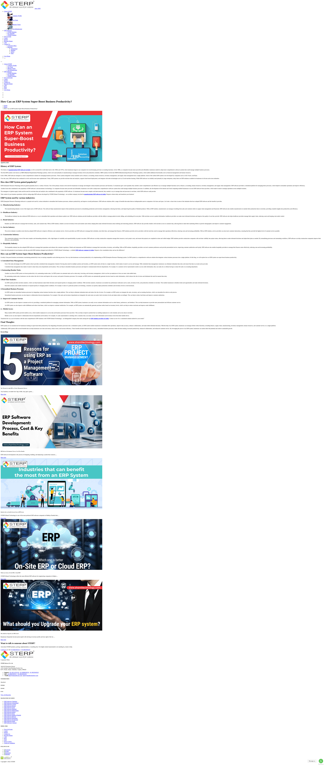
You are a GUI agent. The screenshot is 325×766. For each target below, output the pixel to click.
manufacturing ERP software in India (19, 170)
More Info (3, 394)
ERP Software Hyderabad (11, 719)
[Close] (1, 61)
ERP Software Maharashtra (11, 710)
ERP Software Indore (9, 712)
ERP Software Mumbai (10, 709)
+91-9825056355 (25, 649)
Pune (12, 53)
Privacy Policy (8, 741)
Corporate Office (12, 45)
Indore (12, 52)
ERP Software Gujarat (10, 704)
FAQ (5, 88)
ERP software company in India (84, 250)
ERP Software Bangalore (11, 718)
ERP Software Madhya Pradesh (12, 715)
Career (6, 38)
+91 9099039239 (24, 672)
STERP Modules (12, 32)
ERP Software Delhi (9, 721)
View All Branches (6, 695)
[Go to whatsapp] (321, 761)
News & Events (8, 77)
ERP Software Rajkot (10, 706)
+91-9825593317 (15, 649)
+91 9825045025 (34, 672)
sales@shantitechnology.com (30, 675)
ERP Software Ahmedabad (11, 703)
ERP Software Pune (9, 713)
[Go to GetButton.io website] (321, 764)
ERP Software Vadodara (10, 701)
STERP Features (11, 35)
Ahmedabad (14, 48)
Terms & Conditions (9, 743)
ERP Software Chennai (10, 723)
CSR (5, 42)
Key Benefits (10, 33)
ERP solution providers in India (100, 318)
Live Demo (7, 56)
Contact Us (7, 82)
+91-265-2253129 (14, 672)
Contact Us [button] (7, 44)
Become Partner (8, 41)
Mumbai (13, 50)
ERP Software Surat (9, 707)
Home (5, 105)
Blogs (5, 107)
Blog (5, 87)
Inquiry (6, 39)
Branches (9, 47)
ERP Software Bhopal (10, 716)
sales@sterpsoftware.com (15, 675)
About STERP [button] (8, 11)
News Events (7, 36)
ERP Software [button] (8, 30)
